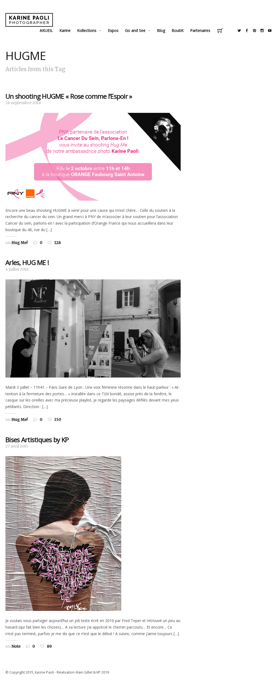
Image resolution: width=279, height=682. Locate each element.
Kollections (86, 30)
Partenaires (200, 30)
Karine (65, 30)
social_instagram (262, 30)
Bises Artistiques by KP (37, 439)
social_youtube (270, 30)
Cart (220, 31)
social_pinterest (254, 30)
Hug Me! (19, 242)
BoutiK (178, 30)
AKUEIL (46, 30)
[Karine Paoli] (29, 20)
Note (15, 646)
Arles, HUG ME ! (27, 262)
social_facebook (247, 30)
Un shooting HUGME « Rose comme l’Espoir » (68, 96)
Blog (161, 30)
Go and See (135, 30)
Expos (113, 30)
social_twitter (239, 30)
